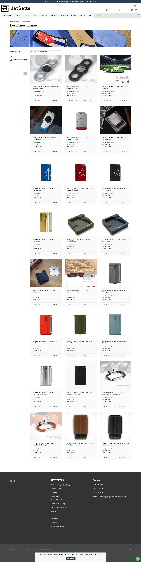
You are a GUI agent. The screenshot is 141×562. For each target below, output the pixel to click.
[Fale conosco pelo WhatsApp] (138, 559)
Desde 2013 (55, 496)
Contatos (54, 492)
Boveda (26, 15)
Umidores (74, 15)
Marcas (83, 15)
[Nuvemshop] (123, 549)
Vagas (53, 530)
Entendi (70, 558)
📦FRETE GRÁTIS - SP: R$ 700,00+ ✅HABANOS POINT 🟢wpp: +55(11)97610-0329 (70, 2)
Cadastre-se (112, 10)
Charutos (35, 15)
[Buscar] (138, 15)
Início (11, 22)
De (10, 70)
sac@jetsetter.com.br (99, 492)
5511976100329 (98, 485)
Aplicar (25, 73)
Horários (53, 515)
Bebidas (18, 15)
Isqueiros (64, 15)
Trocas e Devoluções (57, 526)
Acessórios (8, 15)
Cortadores (54, 15)
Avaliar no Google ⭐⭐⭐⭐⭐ (61, 485)
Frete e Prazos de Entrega (59, 507)
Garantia (53, 511)
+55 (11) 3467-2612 (99, 489)
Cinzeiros (44, 15)
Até (18, 70)
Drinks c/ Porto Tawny (58, 504)
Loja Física (54, 518)
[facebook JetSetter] (138, 5)
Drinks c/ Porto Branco (58, 500)
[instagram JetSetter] (135, 5)
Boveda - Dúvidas (56, 489)
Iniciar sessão (124, 10)
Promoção (54, 522)
